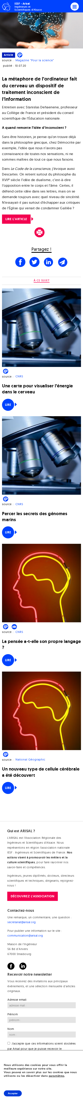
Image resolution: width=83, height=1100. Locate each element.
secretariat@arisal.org (21, 922)
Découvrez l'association (32, 896)
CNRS (19, 376)
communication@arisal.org (25, 935)
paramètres (56, 1076)
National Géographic (30, 760)
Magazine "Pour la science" (35, 60)
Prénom (12, 1014)
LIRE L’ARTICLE (16, 219)
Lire (8, 405)
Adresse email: (17, 999)
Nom (10, 1029)
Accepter (13, 1093)
